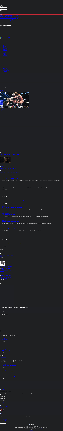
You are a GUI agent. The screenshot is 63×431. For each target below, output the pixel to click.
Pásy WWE (6, 406)
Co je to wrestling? (5, 69)
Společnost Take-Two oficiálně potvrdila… (9, 376)
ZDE (41, 428)
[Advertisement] (31, 31)
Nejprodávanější (5, 64)
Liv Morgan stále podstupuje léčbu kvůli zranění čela (10, 178)
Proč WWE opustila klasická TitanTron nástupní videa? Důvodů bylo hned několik (15, 200)
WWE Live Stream (5, 71)
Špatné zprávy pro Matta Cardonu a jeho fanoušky (10, 221)
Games (3, 66)
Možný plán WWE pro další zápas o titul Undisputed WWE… (9, 154)
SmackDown (5, 45)
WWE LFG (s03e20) (3, 333)
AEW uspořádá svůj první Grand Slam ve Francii (9, 214)
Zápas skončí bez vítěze (6, 311)
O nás (2, 417)
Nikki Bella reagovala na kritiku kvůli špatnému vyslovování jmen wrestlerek (14, 185)
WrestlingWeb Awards (6, 70)
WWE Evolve (5, 47)
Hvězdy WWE (5, 65)
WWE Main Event (5, 48)
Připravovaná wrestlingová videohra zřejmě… (9, 365)
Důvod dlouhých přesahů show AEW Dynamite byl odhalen (11, 235)
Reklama (3, 418)
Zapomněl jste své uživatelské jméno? (7, 12)
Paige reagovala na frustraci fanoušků (8, 228)
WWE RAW (4, 44)
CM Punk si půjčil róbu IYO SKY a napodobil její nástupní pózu (12, 207)
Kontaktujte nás (4, 420)
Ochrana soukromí (4, 419)
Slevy (5, 413)
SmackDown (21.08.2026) (6, 350)
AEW (4, 42)
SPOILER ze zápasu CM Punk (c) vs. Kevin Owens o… (8, 168)
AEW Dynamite (5, 49)
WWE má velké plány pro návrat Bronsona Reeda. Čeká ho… (9, 172)
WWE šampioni (5, 68)
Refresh (31, 430)
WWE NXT (4, 46)
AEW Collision (5, 50)
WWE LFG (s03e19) (5, 339)
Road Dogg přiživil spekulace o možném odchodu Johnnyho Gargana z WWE (14, 243)
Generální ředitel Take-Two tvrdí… (7, 371)
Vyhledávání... (2, 25)
